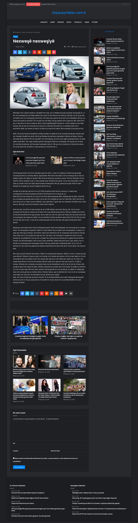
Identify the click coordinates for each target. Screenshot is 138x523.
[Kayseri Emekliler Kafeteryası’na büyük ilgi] (99, 119)
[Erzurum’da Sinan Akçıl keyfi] (49, 361)
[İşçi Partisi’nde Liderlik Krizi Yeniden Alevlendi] (99, 146)
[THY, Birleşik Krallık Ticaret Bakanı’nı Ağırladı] (99, 164)
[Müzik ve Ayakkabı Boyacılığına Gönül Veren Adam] (99, 51)
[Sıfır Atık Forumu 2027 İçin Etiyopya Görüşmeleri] (99, 195)
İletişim (95, 22)
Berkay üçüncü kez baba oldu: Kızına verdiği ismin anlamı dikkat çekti (24, 371)
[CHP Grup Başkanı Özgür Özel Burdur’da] (99, 91)
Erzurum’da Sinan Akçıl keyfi (48, 369)
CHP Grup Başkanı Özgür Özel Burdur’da (115, 89)
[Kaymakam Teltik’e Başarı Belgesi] (99, 174)
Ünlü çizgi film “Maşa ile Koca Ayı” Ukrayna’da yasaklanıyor (115, 204)
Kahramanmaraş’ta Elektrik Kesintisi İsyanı (114, 222)
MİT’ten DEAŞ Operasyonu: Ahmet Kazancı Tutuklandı (113, 136)
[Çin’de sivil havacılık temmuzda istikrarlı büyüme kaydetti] (99, 109)
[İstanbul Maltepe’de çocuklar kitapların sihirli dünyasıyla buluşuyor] (75, 385)
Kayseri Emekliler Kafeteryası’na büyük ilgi (115, 117)
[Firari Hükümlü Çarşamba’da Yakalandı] (99, 155)
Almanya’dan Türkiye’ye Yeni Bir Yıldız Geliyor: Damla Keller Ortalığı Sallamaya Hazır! (49, 395)
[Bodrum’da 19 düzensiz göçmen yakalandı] (99, 128)
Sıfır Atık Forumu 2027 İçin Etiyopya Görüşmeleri (114, 194)
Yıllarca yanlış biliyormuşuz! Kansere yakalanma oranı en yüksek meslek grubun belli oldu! (23, 396)
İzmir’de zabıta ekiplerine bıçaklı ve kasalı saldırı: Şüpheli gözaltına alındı (114, 183)
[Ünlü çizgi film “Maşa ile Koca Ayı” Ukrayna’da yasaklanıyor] (99, 204)
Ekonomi (60, 22)
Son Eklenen (109, 31)
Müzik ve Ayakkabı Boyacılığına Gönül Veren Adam (115, 50)
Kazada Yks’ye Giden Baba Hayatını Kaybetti (115, 40)
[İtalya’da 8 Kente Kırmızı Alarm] (99, 60)
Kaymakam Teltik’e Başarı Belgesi (113, 172)
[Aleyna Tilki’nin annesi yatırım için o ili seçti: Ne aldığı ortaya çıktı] (56, 160)
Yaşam (86, 22)
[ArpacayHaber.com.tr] (69, 12)
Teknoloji (78, 22)
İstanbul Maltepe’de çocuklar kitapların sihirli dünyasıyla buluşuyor (74, 395)
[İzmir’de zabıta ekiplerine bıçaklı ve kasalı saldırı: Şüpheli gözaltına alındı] (99, 183)
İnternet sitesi (55, 451)
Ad (14, 443)
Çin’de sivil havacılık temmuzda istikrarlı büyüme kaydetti (113, 109)
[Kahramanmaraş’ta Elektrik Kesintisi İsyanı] (99, 224)
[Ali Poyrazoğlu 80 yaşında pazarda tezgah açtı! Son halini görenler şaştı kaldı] (18, 160)
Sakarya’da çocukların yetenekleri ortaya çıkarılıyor (74, 370)
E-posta (16, 451)
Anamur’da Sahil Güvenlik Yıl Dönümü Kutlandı (113, 213)
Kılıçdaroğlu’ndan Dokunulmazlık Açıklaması (113, 99)
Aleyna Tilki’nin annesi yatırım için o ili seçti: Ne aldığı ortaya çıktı (75, 160)
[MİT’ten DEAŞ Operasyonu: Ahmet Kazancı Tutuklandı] (99, 137)
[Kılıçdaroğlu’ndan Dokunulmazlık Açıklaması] (99, 100)
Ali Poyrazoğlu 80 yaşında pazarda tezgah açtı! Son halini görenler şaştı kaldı (35, 160)
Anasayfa (43, 22)
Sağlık (69, 22)
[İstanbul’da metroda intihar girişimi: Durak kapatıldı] (99, 81)
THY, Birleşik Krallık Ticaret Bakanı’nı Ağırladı (113, 164)
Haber (52, 22)
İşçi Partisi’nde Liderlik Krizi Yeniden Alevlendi (114, 145)
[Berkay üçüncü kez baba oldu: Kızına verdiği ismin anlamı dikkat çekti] (24, 361)
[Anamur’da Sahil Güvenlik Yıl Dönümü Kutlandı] (99, 214)
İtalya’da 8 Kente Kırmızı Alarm (50, 4)
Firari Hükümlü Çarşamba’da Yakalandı (115, 154)
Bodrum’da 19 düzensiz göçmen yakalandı (114, 126)
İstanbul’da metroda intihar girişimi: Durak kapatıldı (114, 80)
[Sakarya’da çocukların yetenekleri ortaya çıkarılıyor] (75, 361)
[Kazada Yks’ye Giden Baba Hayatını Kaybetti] (99, 42)
